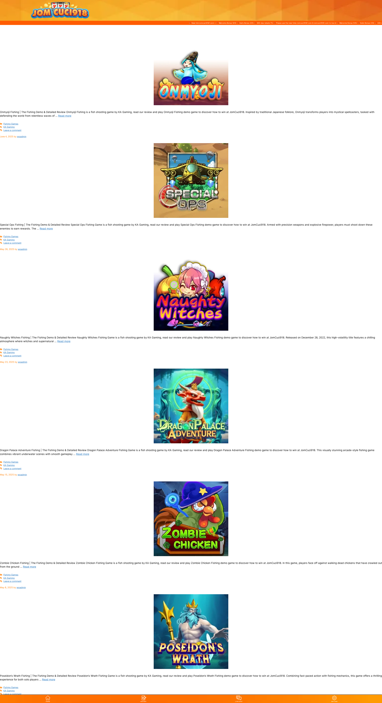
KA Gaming (9, 127)
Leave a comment (12, 130)
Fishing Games (10, 124)
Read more (64, 115)
